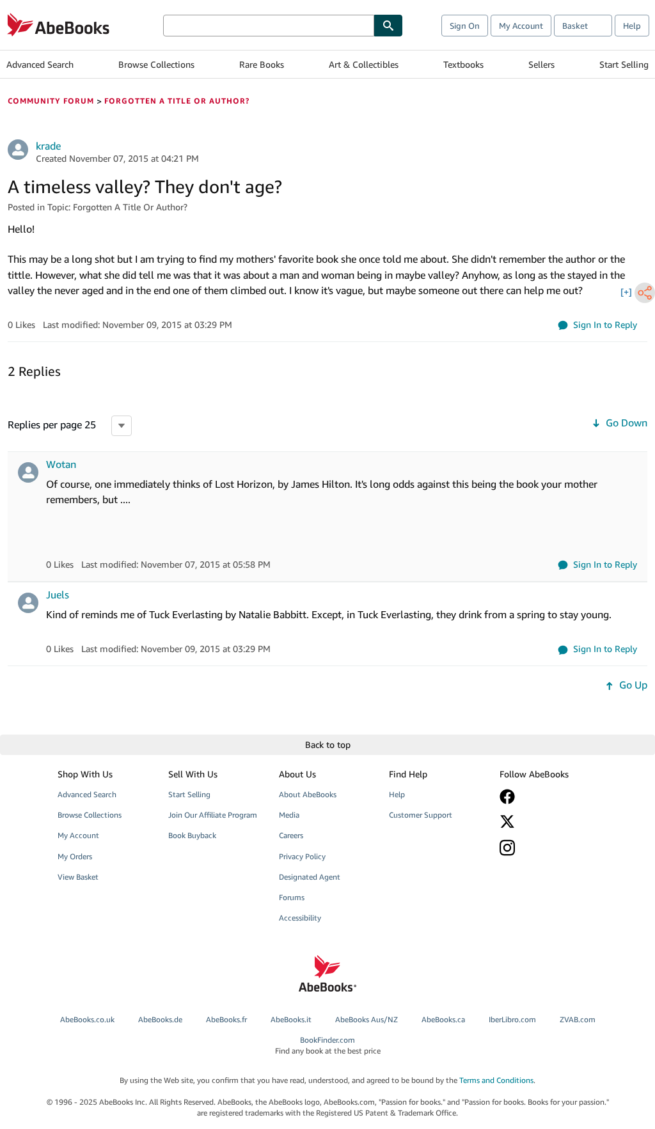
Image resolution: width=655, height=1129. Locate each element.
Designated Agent (309, 877)
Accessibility (300, 918)
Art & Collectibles (364, 64)
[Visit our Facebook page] (547, 796)
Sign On (465, 25)
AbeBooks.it (291, 1019)
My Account (521, 25)
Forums (291, 897)
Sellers (541, 64)
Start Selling (624, 64)
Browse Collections (156, 64)
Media (289, 815)
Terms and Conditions (496, 1080)
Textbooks (463, 64)
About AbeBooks (307, 794)
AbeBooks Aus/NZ (366, 1019)
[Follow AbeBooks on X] (547, 821)
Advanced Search (40, 64)
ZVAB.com (578, 1019)
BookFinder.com (328, 1045)
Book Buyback (192, 835)
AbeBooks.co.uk (87, 1019)
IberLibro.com (512, 1019)
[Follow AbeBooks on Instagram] (547, 847)
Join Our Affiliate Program (212, 815)
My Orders (75, 856)
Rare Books (261, 64)
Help (632, 25)
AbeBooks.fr (226, 1019)
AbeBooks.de (160, 1019)
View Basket (78, 877)
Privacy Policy (302, 856)
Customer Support (420, 815)
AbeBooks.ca (443, 1019)
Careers (291, 835)
